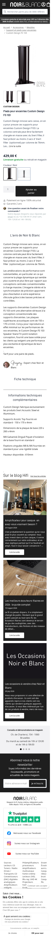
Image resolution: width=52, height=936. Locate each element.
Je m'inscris (37, 783)
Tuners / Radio (10, 868)
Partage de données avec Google (17, 919)
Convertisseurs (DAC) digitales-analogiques (11, 879)
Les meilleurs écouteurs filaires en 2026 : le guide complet (24, 602)
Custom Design (11, 106)
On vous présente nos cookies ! (17, 922)
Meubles (31, 27)
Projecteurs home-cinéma (28, 883)
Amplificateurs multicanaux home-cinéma (29, 871)
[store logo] (25, 4)
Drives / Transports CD (10, 872)
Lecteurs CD (9, 865)
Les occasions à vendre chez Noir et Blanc (25, 685)
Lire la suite (15, 146)
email (10, 216)
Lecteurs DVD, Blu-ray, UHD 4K (29, 878)
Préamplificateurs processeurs (30, 864)
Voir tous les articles (38, 476)
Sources (7, 862)
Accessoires (18, 27)
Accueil (6, 27)
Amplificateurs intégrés (10, 886)
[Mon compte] (43, 4)
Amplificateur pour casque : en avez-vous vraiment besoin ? (22, 522)
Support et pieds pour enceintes (21, 30)
